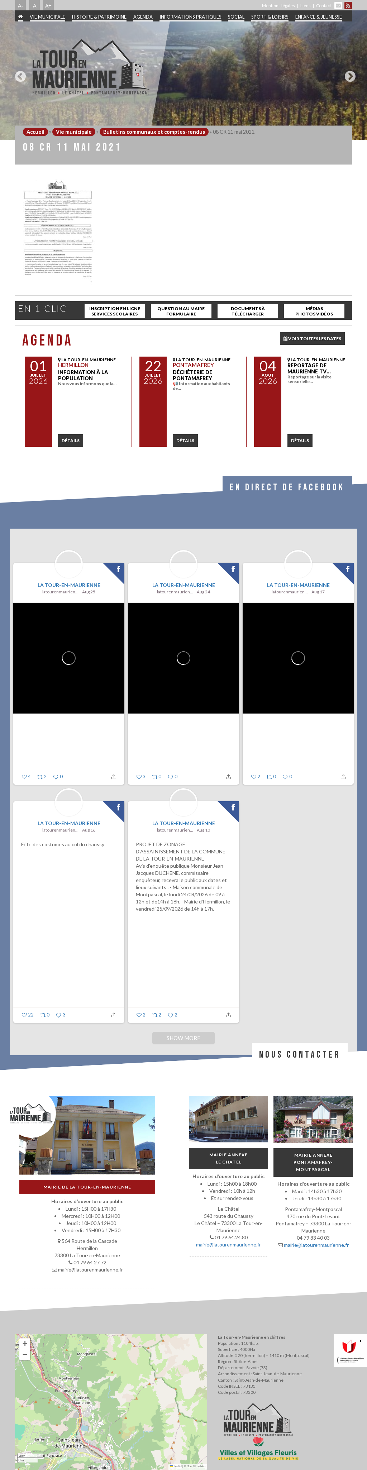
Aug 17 (318, 591)
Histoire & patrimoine (99, 17)
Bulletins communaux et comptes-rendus (154, 132)
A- (20, 5)
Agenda (143, 17)
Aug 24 (203, 591)
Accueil (35, 132)
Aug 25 (88, 591)
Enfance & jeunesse (318, 17)
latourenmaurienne (61, 591)
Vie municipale (47, 17)
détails (71, 440)
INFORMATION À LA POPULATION (83, 375)
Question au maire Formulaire (181, 311)
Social (236, 17)
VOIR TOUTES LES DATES (314, 338)
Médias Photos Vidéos (314, 311)
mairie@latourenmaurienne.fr (228, 1244)
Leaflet (177, 1466)
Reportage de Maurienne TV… (309, 368)
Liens (305, 5)
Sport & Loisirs (270, 17)
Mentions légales (278, 5)
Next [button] (348, 73)
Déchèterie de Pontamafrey (192, 375)
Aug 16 (88, 830)
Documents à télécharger (248, 311)
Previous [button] (18, 73)
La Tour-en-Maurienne (69, 585)
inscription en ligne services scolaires (114, 311)
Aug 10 (203, 830)
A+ (48, 5)
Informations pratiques (190, 17)
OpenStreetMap (196, 1466)
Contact (323, 5)
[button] (24, 1343)
